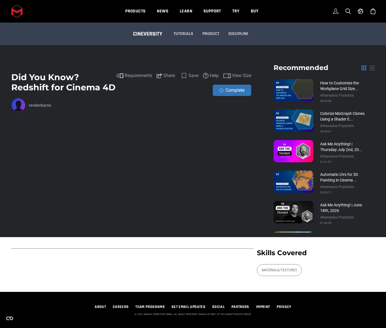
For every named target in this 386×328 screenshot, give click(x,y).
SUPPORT (212, 11)
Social (218, 306)
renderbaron (40, 105)
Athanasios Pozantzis (337, 95)
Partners (240, 306)
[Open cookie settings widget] (9, 318)
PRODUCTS (135, 11)
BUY (254, 11)
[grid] (363, 67)
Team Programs (150, 306)
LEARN (186, 11)
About (100, 306)
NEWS (162, 11)
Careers (121, 306)
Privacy (284, 306)
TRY (235, 11)
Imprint (263, 306)
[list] (372, 67)
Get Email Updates (188, 306)
